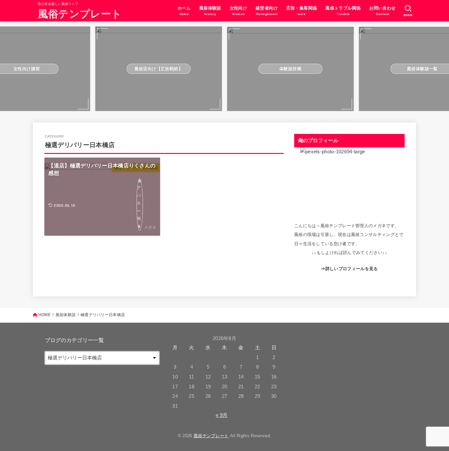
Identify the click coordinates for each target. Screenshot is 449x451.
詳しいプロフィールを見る (351, 268)
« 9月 (221, 415)
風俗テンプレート (80, 13)
